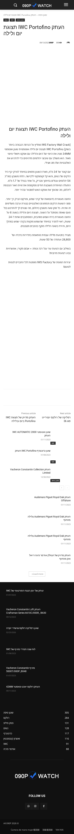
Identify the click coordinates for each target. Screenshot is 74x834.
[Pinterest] (32, 51)
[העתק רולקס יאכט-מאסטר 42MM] (60, 692)
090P (51, 42)
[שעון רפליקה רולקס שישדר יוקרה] (60, 633)
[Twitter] (40, 51)
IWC (12, 20)
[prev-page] (67, 488)
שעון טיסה (42, 15)
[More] (24, 51)
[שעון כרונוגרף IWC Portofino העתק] (60, 456)
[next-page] (62, 488)
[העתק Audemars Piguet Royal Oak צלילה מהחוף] (13, 522)
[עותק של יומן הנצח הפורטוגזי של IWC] (60, 596)
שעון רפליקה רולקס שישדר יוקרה (22, 628)
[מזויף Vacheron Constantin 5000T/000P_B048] (60, 673)
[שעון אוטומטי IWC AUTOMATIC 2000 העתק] (60, 437)
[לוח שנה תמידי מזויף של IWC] (60, 655)
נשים (6, 20)
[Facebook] (48, 51)
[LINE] (56, 51)
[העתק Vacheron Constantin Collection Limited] (60, 475)
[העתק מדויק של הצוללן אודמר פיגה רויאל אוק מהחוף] (13, 561)
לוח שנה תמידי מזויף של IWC (20, 649)
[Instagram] (35, 806)
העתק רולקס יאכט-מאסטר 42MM (23, 686)
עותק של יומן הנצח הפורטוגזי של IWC (25, 590)
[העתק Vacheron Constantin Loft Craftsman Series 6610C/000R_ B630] (60, 615)
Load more (38, 573)
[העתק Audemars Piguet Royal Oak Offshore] (13, 503)
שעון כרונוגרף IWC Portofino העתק (32, 450)
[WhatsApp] (28, 806)
